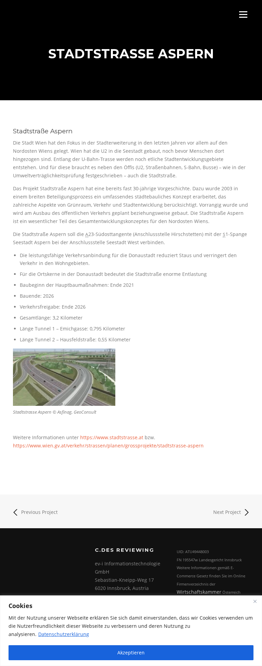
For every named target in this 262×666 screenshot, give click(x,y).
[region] (131, 630)
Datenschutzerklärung (63, 634)
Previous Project (39, 512)
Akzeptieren (131, 652)
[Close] (255, 601)
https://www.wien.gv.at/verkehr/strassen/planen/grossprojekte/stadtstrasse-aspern (108, 445)
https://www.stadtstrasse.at (111, 437)
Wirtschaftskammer (199, 592)
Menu (243, 14)
